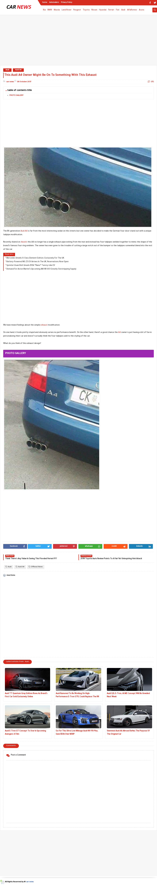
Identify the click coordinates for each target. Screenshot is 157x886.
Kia (44, 10)
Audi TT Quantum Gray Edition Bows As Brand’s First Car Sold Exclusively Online (26, 695)
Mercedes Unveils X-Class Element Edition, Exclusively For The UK (35, 258)
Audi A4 (18, 70)
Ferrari (111, 10)
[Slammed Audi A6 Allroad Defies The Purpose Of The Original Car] (129, 716)
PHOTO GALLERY (16, 95)
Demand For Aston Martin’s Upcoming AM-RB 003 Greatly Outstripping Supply (41, 269)
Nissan (94, 10)
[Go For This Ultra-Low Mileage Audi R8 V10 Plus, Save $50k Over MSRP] (78, 716)
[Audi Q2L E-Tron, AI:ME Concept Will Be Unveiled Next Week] (129, 679)
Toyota (86, 10)
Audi (123, 10)
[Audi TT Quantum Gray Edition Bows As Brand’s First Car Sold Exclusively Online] (27, 679)
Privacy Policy (66, 2)
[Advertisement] (78, 41)
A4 (119, 332)
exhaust (44, 325)
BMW (50, 10)
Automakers (54, 2)
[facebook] (150, 3)
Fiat (117, 10)
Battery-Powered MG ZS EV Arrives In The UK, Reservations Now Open (37, 262)
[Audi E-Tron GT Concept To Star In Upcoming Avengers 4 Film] (27, 716)
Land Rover (66, 10)
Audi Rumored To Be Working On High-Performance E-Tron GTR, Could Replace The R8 (77, 695)
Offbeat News (37, 567)
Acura (141, 10)
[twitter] (155, 3)
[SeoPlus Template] (2, 882)
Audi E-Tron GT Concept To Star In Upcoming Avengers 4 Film (25, 732)
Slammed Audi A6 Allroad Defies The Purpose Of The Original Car (128, 732)
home (44, 2)
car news (30, 882)
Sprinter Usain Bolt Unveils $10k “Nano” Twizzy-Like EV (30, 265)
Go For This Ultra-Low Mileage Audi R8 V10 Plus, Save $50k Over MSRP (77, 732)
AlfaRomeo (132, 10)
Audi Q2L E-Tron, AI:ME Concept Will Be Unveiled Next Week (128, 695)
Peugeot (77, 10)
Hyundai (102, 10)
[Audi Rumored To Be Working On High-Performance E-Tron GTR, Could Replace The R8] (78, 679)
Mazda (57, 10)
